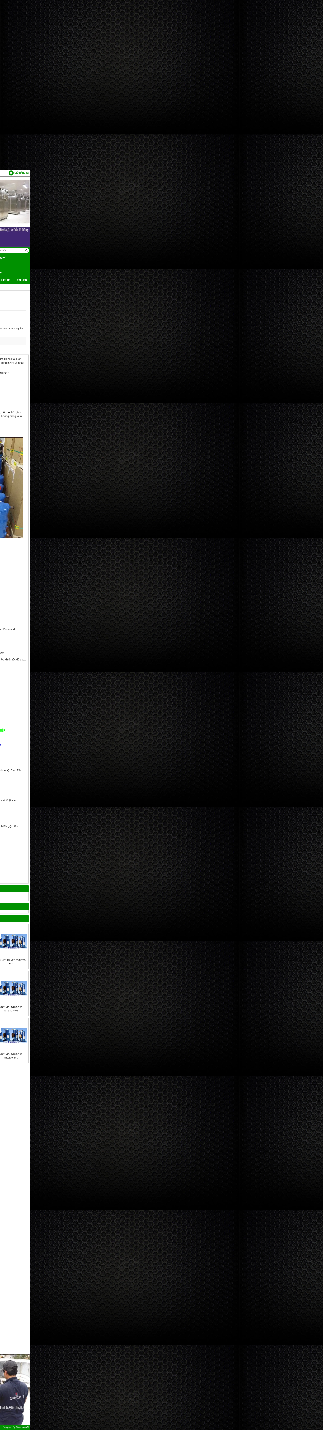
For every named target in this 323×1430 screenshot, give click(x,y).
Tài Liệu (22, 280)
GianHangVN (22, 1427)
